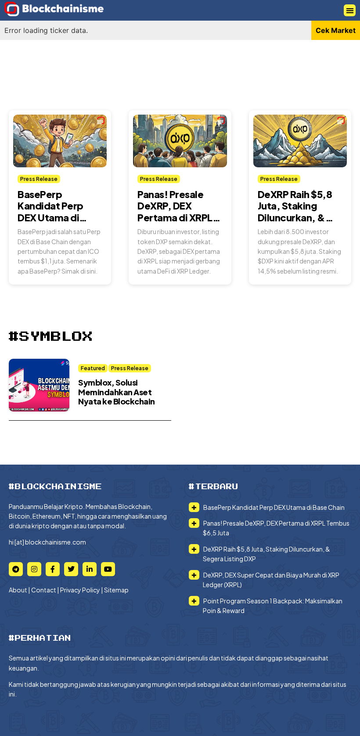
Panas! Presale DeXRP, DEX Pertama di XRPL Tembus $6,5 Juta (176, 211)
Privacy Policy (80, 590)
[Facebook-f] (53, 569)
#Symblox (51, 337)
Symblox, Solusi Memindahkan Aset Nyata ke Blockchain (116, 391)
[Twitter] (71, 569)
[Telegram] (16, 569)
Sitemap (116, 590)
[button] (350, 10)
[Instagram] (34, 569)
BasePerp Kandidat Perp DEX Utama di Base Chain (50, 211)
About (18, 590)
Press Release (39, 179)
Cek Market (336, 30)
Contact (43, 590)
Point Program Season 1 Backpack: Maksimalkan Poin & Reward (272, 605)
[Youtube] (108, 569)
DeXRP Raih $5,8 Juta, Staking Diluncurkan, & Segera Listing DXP (295, 217)
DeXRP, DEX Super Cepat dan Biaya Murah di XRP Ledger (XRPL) (270, 579)
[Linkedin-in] (90, 569)
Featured (93, 368)
